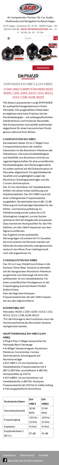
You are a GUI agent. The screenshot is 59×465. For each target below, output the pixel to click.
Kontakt (43, 455)
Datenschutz (27, 455)
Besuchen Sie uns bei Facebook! (25, 460)
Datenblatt (43, 67)
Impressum (9, 455)
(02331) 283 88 (12, 29)
